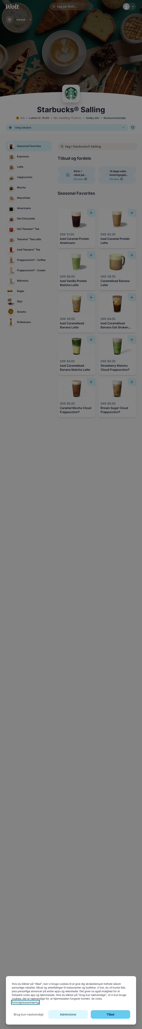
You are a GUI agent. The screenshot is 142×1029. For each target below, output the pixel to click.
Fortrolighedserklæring (25, 1002)
